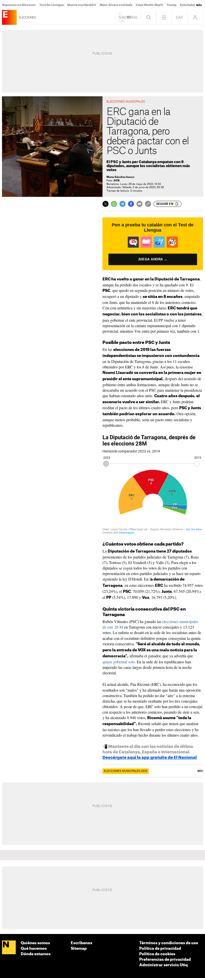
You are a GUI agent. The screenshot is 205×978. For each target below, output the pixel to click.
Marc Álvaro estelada (116, 5)
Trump (171, 5)
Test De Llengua (51, 5)
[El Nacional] (9, 947)
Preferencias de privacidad (165, 959)
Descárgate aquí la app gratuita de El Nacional (149, 758)
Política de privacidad (160, 948)
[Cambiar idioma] (179, 17)
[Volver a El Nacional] (128, 17)
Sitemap (79, 948)
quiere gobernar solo (118, 661)
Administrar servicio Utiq (163, 965)
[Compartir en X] (105, 204)
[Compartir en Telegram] (123, 204)
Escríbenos (81, 943)
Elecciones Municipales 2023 (125, 771)
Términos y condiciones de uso (168, 943)
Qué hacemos (34, 948)
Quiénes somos (35, 943)
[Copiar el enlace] (148, 204)
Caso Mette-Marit (149, 5)
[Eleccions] (9, 17)
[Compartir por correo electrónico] (139, 204)
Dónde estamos (35, 954)
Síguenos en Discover (19, 5)
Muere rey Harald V (81, 5)
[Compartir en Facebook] (131, 204)
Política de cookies (157, 954)
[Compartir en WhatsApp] (114, 204)
